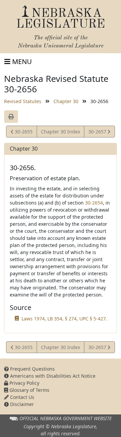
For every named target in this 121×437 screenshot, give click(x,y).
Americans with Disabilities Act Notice (52, 376)
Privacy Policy (23, 383)
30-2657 (98, 132)
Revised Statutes (22, 101)
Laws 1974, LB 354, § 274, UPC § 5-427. (64, 318)
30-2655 (23, 132)
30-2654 (94, 202)
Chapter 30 (65, 101)
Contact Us (21, 397)
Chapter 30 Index (60, 131)
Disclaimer (21, 404)
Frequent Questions (32, 369)
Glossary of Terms (28, 390)
